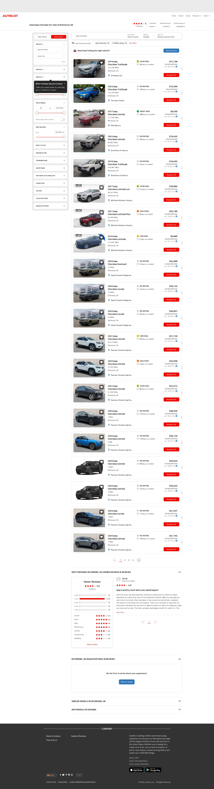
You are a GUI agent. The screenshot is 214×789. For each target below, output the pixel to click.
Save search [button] (58, 37)
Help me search (171, 50)
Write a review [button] (127, 681)
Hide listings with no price (45, 119)
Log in (79, 775)
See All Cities (134, 758)
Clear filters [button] (42, 37)
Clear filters (133, 43)
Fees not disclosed (171, 89)
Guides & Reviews (78, 736)
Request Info (171, 75)
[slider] (37, 94)
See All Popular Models (138, 761)
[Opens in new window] (136, 769)
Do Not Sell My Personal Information (82, 782)
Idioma (52, 775)
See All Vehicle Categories (139, 764)
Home (174, 15)
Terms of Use (51, 782)
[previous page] (114, 560)
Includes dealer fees (171, 64)
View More (120, 612)
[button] (50, 49)
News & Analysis (53, 736)
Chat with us (51, 740)
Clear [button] (63, 61)
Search (180, 15)
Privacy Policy (62, 782)
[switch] (61, 119)
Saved (188, 15)
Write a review (92, 644)
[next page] (139, 560)
